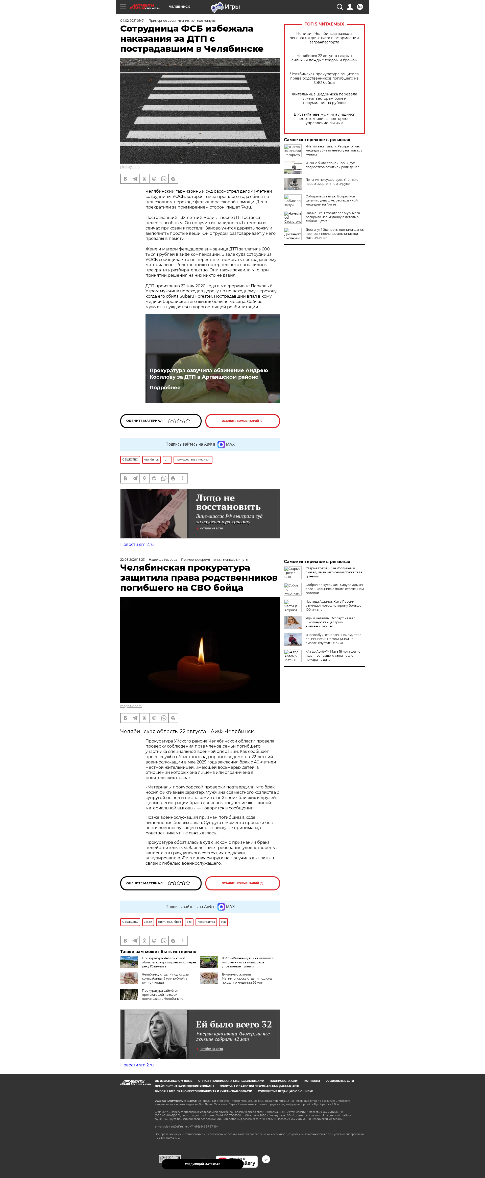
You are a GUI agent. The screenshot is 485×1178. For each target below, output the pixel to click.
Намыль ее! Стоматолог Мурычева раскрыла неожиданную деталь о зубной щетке (333, 217)
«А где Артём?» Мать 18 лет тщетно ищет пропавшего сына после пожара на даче (333, 655)
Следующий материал (202, 1164)
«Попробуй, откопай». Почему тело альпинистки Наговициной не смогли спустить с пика (333, 639)
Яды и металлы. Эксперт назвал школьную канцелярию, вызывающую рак (330, 622)
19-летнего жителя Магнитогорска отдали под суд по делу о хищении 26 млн (247, 978)
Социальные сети (340, 1081)
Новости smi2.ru (137, 544)
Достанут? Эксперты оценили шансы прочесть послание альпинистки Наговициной (335, 234)
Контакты (312, 1081)
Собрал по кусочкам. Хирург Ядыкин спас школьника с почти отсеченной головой (335, 589)
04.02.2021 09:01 (132, 20)
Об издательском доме (173, 1081)
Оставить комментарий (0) (242, 421)
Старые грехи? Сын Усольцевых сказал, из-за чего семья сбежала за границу (334, 572)
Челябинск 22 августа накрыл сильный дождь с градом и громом (324, 58)
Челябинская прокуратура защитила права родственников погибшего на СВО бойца (324, 78)
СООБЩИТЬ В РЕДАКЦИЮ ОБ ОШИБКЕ (285, 1091)
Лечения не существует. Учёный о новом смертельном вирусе (332, 182)
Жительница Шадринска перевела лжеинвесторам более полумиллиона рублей (324, 98)
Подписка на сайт (284, 1081)
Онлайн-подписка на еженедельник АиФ (231, 1081)
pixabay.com (130, 167)
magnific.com (131, 706)
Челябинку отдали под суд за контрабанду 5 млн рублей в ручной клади (165, 978)
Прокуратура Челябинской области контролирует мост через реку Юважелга (169, 962)
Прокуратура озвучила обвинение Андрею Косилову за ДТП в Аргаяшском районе (209, 373)
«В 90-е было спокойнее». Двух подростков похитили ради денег (332, 165)
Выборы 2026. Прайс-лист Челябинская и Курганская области (203, 1091)
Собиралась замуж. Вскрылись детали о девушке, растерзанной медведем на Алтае (332, 200)
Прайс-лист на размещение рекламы (184, 1086)
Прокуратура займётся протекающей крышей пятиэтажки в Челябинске (162, 995)
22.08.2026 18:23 (132, 559)
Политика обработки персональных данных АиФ (259, 1086)
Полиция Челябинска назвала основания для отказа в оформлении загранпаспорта (324, 38)
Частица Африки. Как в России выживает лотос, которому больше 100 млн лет (333, 605)
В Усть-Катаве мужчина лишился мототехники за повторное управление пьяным (324, 118)
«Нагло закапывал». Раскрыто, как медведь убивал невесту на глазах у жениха (334, 150)
